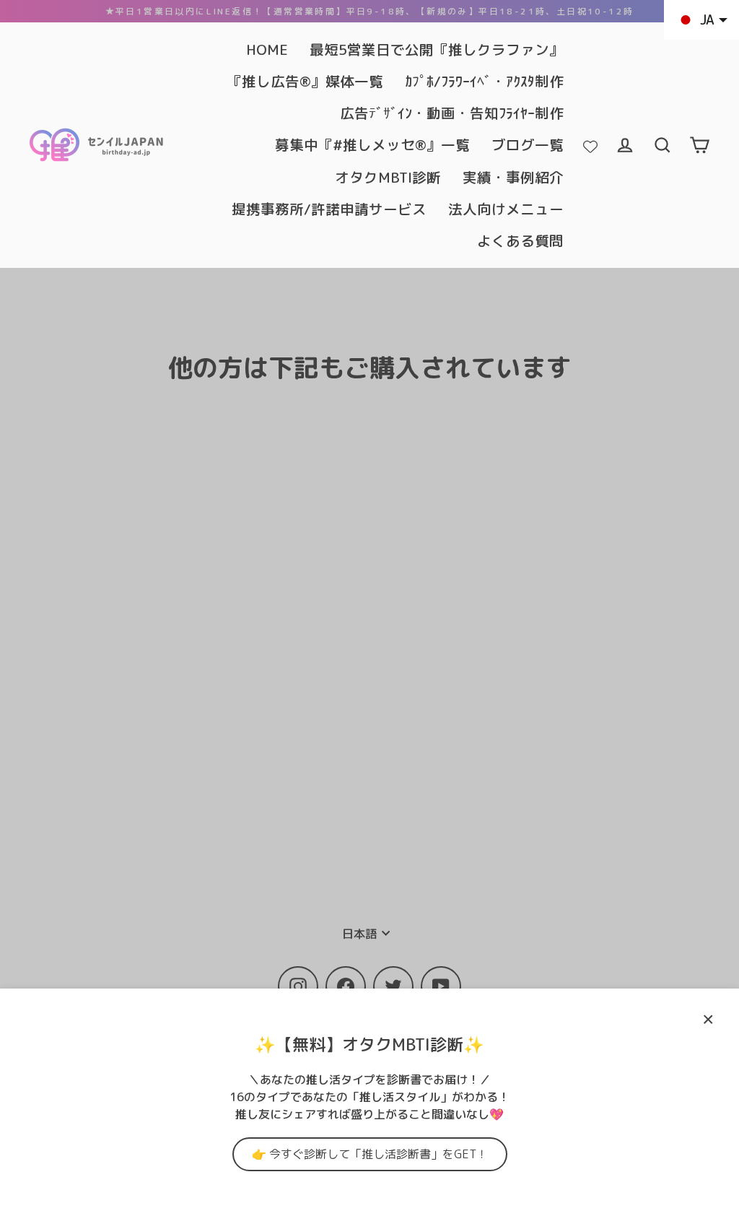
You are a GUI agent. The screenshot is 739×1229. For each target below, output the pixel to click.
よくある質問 (520, 241)
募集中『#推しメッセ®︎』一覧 (372, 145)
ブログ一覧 (527, 145)
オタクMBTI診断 (388, 177)
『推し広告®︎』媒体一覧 (305, 81)
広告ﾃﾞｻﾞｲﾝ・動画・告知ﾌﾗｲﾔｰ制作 (452, 113)
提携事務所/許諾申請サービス (329, 209)
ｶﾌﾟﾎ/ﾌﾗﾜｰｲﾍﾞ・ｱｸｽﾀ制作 (484, 81)
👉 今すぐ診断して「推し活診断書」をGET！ (370, 1154)
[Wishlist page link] (590, 145)
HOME (267, 49)
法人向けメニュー (506, 209)
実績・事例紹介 (513, 177)
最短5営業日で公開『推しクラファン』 (437, 49)
